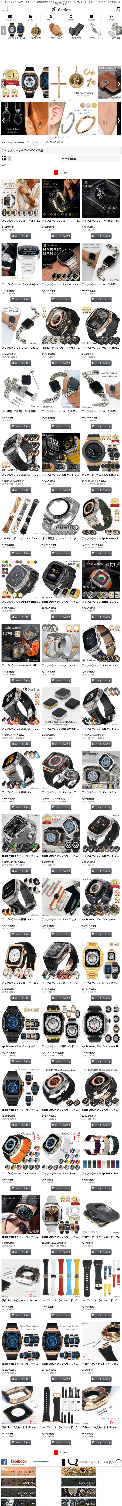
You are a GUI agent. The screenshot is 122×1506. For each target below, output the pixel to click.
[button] (4, 9)
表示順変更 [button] (70, 158)
